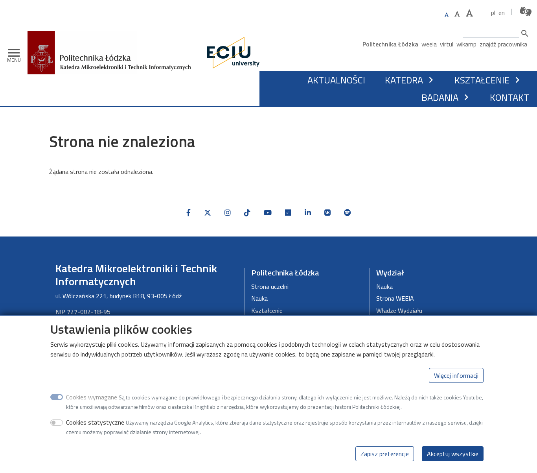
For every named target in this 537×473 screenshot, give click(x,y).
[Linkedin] (308, 212)
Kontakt (509, 97)
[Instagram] (227, 212)
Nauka (259, 298)
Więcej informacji (456, 375)
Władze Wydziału (399, 310)
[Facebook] (188, 212)
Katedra (404, 80)
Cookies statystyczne (95, 422)
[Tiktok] (247, 212)
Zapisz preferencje (384, 453)
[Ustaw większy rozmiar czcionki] (457, 13)
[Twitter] (207, 212)
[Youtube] (268, 212)
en (501, 12)
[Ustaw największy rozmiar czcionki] (469, 13)
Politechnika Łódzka (390, 44)
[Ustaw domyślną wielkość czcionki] (446, 14)
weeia (429, 44)
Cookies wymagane (91, 397)
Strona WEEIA (395, 298)
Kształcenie (481, 80)
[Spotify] (347, 212)
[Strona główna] (112, 37)
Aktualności (336, 80)
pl (493, 12)
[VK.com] (327, 212)
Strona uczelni (270, 286)
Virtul (446, 44)
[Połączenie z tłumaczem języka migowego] (526, 11)
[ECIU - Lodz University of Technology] (231, 52)
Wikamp (466, 44)
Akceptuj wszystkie (452, 453)
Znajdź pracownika (503, 44)
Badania (439, 97)
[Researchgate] (288, 212)
